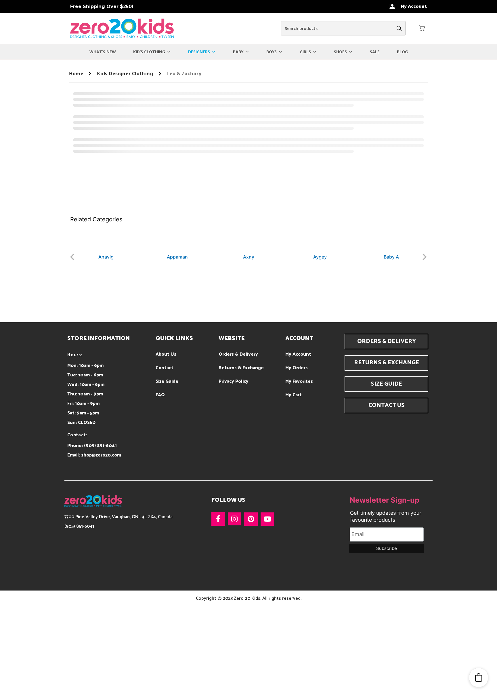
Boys (271, 51)
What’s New (102, 51)
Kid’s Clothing (149, 51)
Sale (375, 51)
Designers (199, 51)
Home (76, 73)
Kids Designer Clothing (125, 73)
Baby (238, 51)
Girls (305, 51)
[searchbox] (343, 28)
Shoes (340, 51)
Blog (402, 51)
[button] (422, 28)
